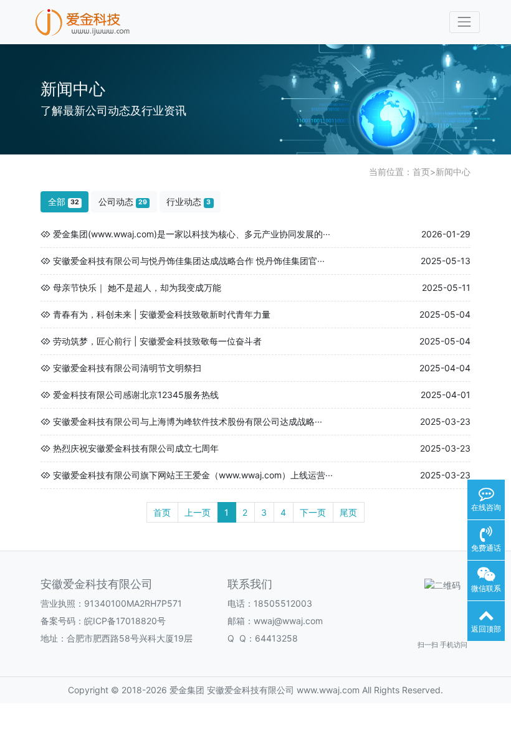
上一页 (197, 512)
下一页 (313, 512)
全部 (63, 201)
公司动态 (122, 201)
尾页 (348, 512)
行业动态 (188, 201)
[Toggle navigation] (464, 22)
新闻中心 (453, 171)
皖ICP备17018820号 (125, 620)
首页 (421, 171)
